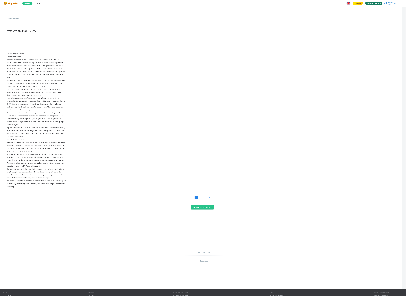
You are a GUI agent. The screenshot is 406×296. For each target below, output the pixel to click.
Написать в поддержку (381, 295)
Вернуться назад (13, 18)
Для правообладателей (180, 295)
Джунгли (91, 295)
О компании (7, 295)
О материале (204, 261)
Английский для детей (277, 295)
